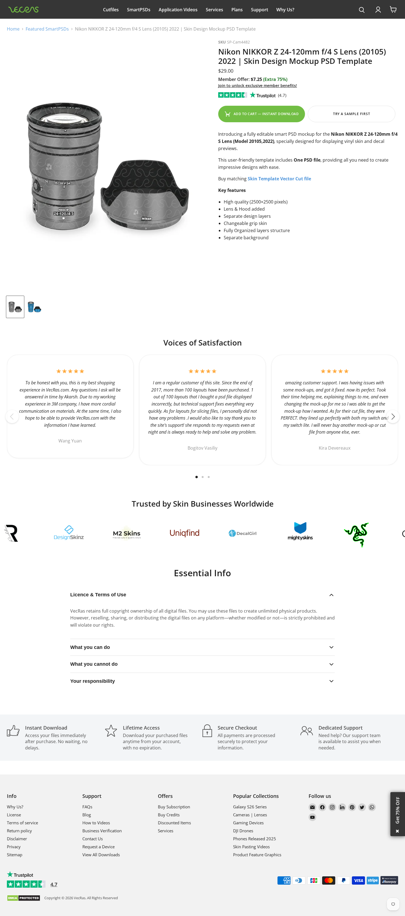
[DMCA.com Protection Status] (23, 898)
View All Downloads (101, 854)
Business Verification (102, 830)
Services (214, 10)
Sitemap (14, 854)
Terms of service (22, 822)
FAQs (87, 806)
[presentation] (362, 10)
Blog (86, 814)
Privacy (14, 846)
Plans (237, 10)
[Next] (392, 416)
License (14, 814)
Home (13, 28)
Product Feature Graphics (257, 854)
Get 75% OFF (397, 810)
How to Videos (96, 822)
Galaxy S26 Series (250, 806)
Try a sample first (351, 114)
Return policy (19, 830)
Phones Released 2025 (254, 838)
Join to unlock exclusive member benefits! (257, 85)
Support (259, 10)
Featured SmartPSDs (47, 28)
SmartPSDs (138, 10)
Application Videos (178, 10)
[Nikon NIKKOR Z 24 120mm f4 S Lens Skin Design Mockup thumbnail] (15, 307)
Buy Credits (169, 814)
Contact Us (92, 838)
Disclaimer (17, 838)
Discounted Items (174, 822)
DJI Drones (243, 830)
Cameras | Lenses (250, 814)
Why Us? (285, 10)
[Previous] (12, 416)
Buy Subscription (174, 806)
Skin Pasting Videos (251, 846)
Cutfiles (111, 10)
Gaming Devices (248, 822)
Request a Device (98, 846)
